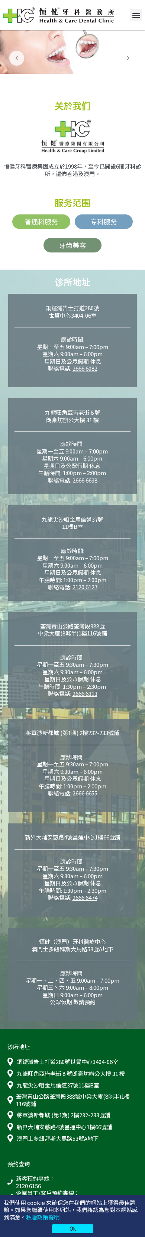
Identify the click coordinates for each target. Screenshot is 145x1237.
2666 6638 (84, 480)
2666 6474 (84, 897)
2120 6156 (28, 1186)
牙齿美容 (72, 245)
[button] (136, 15)
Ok (73, 1228)
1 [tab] (59, 81)
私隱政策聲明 (42, 1217)
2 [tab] (68, 81)
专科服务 (103, 221)
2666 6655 (84, 793)
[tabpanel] (72, 52)
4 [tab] (86, 81)
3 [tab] (77, 81)
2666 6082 (84, 368)
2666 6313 (84, 693)
